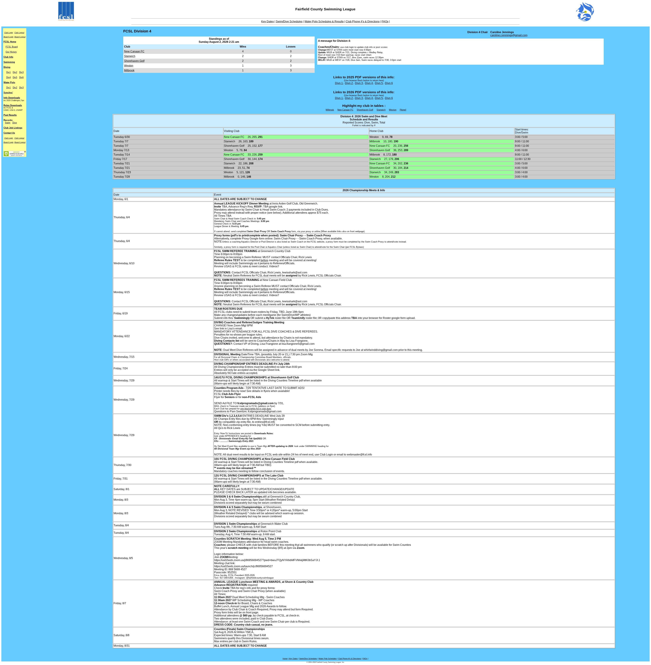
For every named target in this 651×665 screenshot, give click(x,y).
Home (285, 659)
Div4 (8, 77)
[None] (403, 110)
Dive (14, 122)
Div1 (8, 72)
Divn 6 (389, 83)
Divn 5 (379, 83)
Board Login (8, 37)
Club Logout (19, 33)
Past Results (10, 115)
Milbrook (129, 70)
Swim (7, 122)
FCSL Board (12, 47)
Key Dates (267, 21)
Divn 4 (369, 83)
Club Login (8, 33)
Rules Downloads (13, 105)
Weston (128, 65)
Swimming (9, 62)
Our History (11, 52)
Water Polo (9, 82)
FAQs (385, 21)
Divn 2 (349, 83)
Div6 (21, 77)
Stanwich (129, 56)
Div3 (21, 72)
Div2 (15, 72)
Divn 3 (359, 83)
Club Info (8, 57)
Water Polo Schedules (328, 659)
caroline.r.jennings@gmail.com (508, 35)
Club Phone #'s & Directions (363, 21)
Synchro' (8, 92)
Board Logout (19, 37)
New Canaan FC (134, 51)
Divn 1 (339, 83)
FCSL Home (10, 41)
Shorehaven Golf (134, 60)
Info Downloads (12, 97)
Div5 (15, 77)
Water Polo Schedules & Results (324, 21)
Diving (7, 67)
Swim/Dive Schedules (289, 21)
